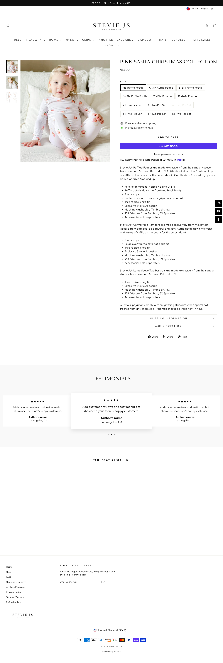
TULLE (17, 39)
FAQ (8, 576)
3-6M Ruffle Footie (191, 87)
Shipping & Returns (16, 582)
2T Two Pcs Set (132, 105)
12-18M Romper (162, 96)
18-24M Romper (188, 96)
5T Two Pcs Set (132, 113)
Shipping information (168, 318)
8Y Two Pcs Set (181, 113)
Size (123, 81)
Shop (9, 571)
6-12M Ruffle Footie (135, 96)
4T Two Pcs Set (181, 105)
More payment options (168, 154)
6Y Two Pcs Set (156, 113)
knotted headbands (116, 39)
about (110, 45)
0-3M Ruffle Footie (161, 87)
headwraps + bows (42, 39)
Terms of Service (15, 597)
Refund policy (13, 602)
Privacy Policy (13, 592)
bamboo (145, 39)
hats (163, 39)
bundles (179, 39)
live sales (202, 39)
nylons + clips (79, 39)
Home (9, 566)
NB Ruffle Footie (133, 87)
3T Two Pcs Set (156, 105)
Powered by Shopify (111, 651)
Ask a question (168, 326)
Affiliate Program (15, 587)
